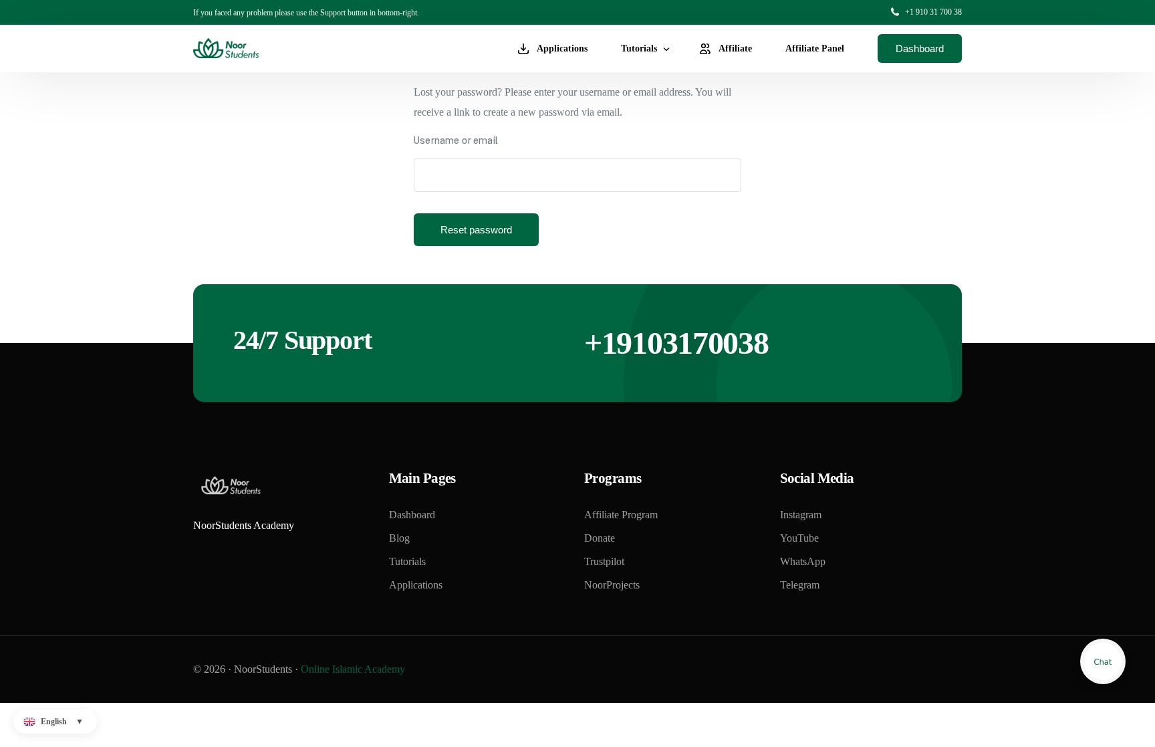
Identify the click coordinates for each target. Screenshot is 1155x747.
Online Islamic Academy (353, 669)
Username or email (456, 142)
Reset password (476, 229)
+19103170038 (676, 342)
